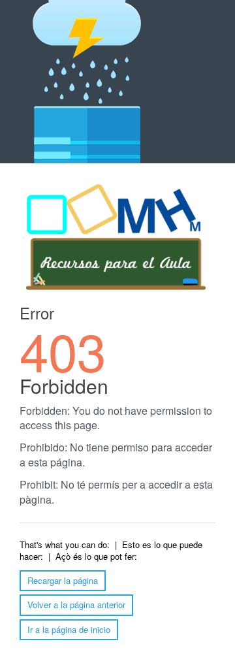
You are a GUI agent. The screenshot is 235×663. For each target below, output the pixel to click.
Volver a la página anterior (76, 604)
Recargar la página (62, 580)
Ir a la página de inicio (68, 629)
